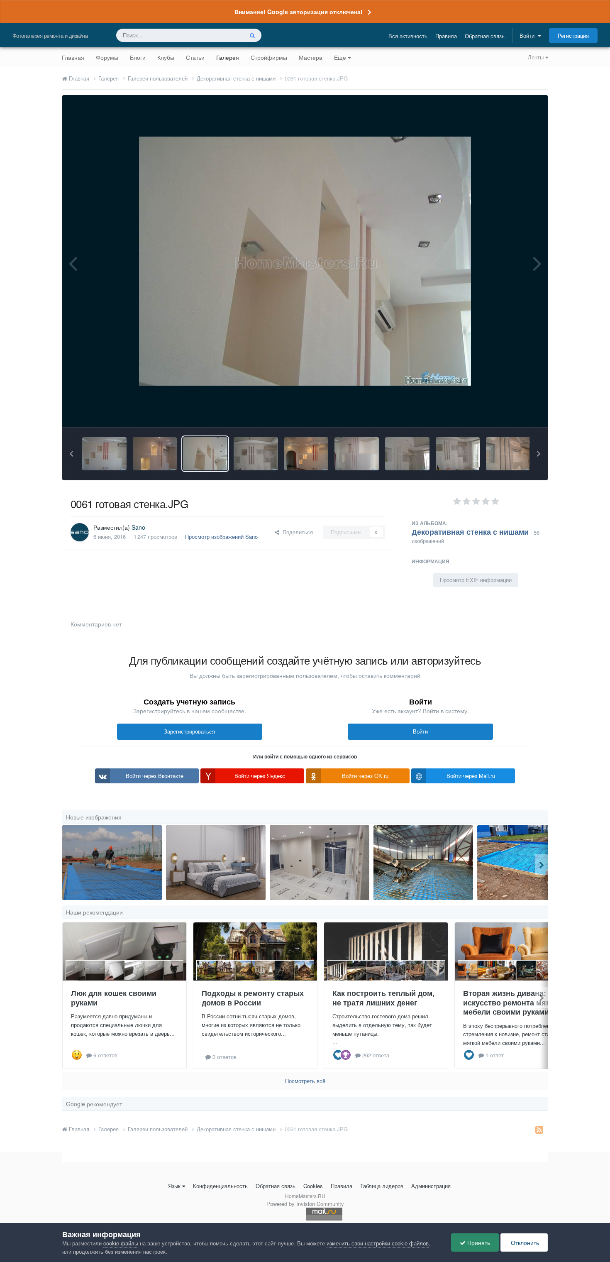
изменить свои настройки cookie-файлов (378, 1243)
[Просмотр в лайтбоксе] (305, 261)
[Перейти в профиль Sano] (80, 532)
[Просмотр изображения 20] (423, 862)
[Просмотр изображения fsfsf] (319, 862)
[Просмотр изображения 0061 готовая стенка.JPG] (205, 453)
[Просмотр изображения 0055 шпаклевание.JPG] (458, 453)
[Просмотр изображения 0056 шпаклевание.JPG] (407, 453)
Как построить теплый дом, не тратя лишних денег (383, 998)
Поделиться (296, 532)
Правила (446, 36)
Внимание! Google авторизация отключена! (298, 11)
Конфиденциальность (220, 1186)
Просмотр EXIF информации (476, 580)
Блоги (138, 57)
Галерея (227, 57)
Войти (529, 35)
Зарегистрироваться (189, 731)
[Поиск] (252, 35)
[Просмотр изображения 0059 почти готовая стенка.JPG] (356, 453)
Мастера (310, 57)
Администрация (431, 1186)
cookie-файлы (120, 1243)
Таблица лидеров (381, 1186)
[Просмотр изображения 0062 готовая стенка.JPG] (104, 453)
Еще (340, 57)
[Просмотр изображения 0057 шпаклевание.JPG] (256, 453)
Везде (224, 35)
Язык (174, 1186)
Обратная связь (485, 36)
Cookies (313, 1186)
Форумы (107, 57)
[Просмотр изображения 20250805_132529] (527, 862)
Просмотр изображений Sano (221, 537)
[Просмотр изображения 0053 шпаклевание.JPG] (508, 453)
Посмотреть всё (305, 1081)
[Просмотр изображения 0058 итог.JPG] (306, 453)
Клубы (165, 57)
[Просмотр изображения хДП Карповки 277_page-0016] (216, 862)
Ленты (536, 57)
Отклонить (524, 1242)
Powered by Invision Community (305, 1204)
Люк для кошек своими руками (113, 998)
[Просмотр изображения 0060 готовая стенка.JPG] (155, 453)
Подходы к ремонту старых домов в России (253, 998)
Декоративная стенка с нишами (470, 531)
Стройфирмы (269, 57)
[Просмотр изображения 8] (112, 862)
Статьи (195, 57)
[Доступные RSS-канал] (539, 1129)
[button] (71, 454)
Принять (478, 1242)
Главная (73, 57)
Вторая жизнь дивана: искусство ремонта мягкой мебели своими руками (512, 1002)
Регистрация (573, 35)
